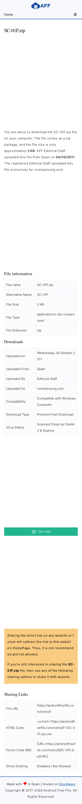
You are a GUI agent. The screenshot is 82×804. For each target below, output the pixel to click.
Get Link (44, 531)
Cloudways (67, 784)
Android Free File (41, 6)
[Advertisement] (41, 78)
